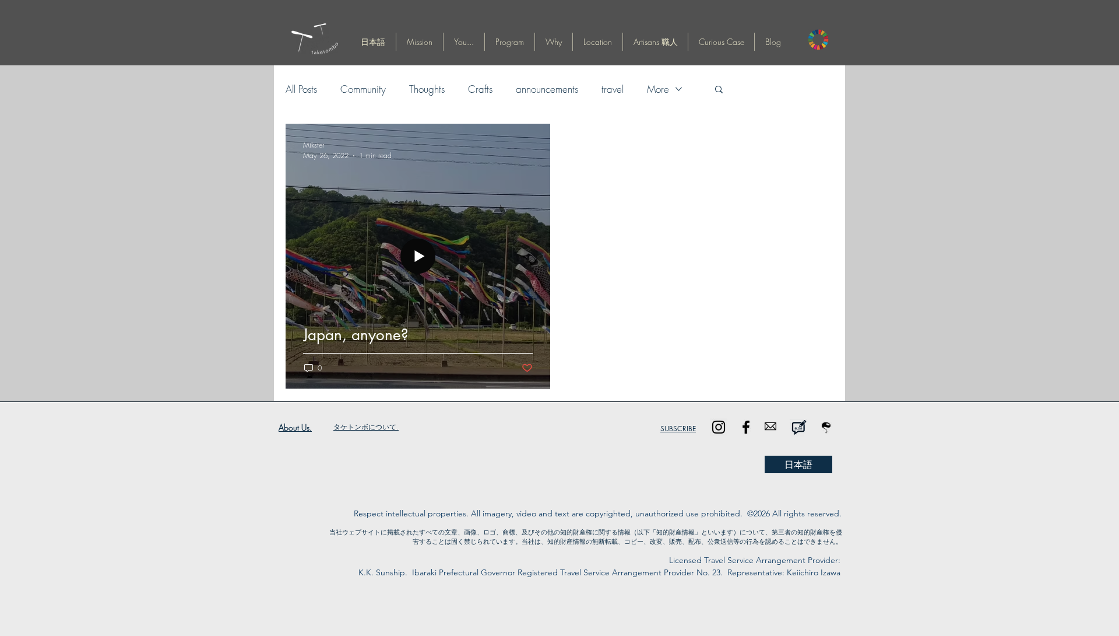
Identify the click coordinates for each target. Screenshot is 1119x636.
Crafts (480, 89)
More (658, 89)
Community (363, 89)
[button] (373, 42)
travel (612, 89)
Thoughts (427, 89)
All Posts (301, 89)
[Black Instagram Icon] (718, 427)
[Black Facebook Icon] (746, 427)
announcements (547, 89)
